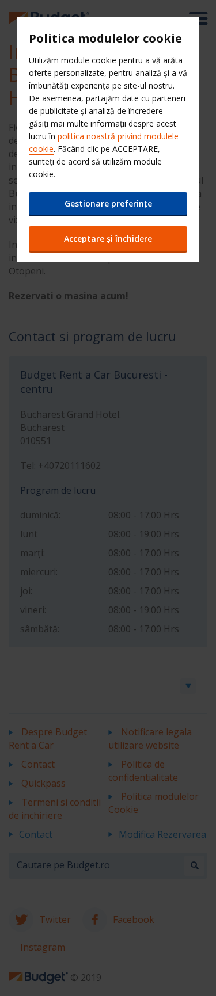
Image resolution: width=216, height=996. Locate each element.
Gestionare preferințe (108, 203)
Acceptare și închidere (108, 238)
